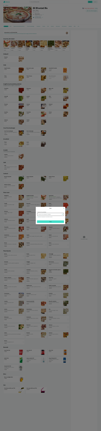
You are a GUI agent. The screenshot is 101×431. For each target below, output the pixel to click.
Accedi (38, 216)
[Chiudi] (63, 208)
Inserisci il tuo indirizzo (41, 212)
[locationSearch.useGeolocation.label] (62, 214)
